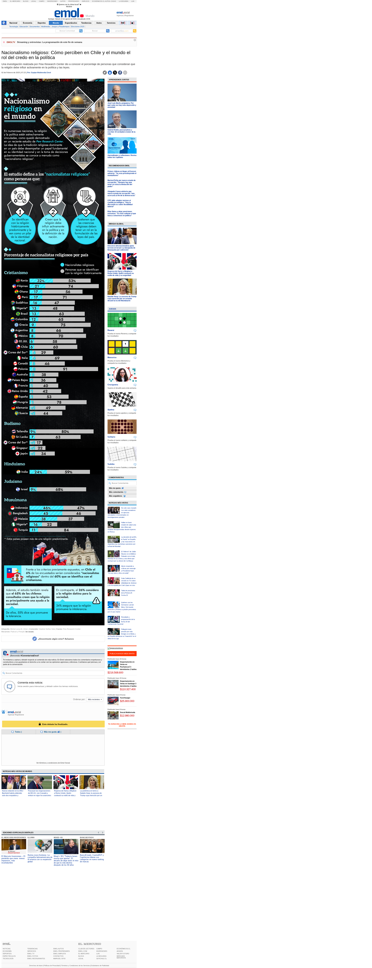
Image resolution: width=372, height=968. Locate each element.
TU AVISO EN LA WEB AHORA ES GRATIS (122, 725)
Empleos (85, 1)
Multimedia (45, 27)
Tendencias (86, 23)
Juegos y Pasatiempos (60, 27)
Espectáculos (71, 23)
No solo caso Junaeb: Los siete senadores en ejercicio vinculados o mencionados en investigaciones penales (122, 512)
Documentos (35, 27)
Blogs (25, 1)
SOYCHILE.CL (101, 958)
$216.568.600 (115, 672)
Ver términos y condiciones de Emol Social (53, 763)
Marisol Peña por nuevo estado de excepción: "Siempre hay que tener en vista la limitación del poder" (122, 183)
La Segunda (123, 1)
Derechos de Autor (35, 965)
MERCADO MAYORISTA (121, 957)
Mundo (56, 23)
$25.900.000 (127, 701)
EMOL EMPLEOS (59, 953)
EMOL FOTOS (32, 956)
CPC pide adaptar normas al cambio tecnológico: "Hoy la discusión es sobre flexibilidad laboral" (120, 203)
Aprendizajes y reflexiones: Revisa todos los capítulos (122, 156)
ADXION (120, 951)
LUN (98, 953)
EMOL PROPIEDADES (61, 951)
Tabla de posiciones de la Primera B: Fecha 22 (128, 593)
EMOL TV (30, 953)
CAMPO (99, 949)
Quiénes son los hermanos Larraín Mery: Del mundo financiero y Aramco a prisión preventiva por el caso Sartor (122, 607)
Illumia (4, 838)
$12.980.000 (127, 715)
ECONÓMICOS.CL (123, 949)
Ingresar (120, 16)
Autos (62, 1)
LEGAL (80, 958)
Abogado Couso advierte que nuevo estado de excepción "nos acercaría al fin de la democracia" (121, 193)
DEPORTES (7, 953)
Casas (113, 1)
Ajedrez (111, 410)
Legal (33, 1)
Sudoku (111, 464)
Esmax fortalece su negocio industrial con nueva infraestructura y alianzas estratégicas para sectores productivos (91, 859)
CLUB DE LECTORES (86, 949)
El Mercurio (15, 1)
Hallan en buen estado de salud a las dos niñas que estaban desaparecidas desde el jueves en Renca (122, 527)
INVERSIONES (101, 951)
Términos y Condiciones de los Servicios (75, 965)
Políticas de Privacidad (52, 965)
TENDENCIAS (32, 949)
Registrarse (129, 16)
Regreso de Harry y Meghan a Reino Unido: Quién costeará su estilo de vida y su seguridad (121, 273)
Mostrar (69, 7)
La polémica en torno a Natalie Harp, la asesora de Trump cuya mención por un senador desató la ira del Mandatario (91, 795)
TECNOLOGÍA (8, 958)
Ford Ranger (125, 698)
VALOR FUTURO (123, 953)
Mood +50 (32, 838)
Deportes (42, 23)
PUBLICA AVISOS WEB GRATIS (122, 654)
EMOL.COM (82, 951)
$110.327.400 (128, 689)
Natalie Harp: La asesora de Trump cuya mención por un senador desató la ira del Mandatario (122, 299)
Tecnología (13, 27)
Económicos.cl (98, 1)
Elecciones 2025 (77, 27)
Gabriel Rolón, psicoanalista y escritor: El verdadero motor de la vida (121, 132)
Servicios (111, 23)
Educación (24, 27)
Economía (27, 23)
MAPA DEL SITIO (59, 958)
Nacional (13, 23)
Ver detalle (29, 632)
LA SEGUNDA (101, 956)
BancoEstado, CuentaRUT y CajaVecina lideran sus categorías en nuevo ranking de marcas (66, 858)
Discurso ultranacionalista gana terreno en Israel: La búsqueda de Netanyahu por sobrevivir (121, 248)
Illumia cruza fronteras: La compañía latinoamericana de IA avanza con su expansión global (13, 858)
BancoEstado (60, 838)
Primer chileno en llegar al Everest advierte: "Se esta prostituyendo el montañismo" (122, 173)
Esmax (83, 838)
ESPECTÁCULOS (9, 956)
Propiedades (73, 1)
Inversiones (52, 1)
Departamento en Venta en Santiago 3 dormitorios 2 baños (128, 683)
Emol (5, 1)
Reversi (111, 330)
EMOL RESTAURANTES (36, 958)
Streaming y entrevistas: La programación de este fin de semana (49, 42)
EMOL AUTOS (58, 949)
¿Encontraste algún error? (56, 639)
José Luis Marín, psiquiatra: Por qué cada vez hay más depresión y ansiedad (122, 105)
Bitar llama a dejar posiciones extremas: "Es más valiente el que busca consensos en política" (122, 213)
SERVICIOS (31, 951)
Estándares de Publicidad (100, 965)
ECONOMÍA (7, 951)
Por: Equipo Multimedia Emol (39, 73)
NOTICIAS (6, 949)
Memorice (112, 357)
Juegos (112, 309)
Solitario (111, 437)
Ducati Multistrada (127, 712)
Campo (41, 1)
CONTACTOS (58, 956)
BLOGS (81, 956)
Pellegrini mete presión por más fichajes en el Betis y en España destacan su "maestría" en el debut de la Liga (122, 633)
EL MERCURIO (83, 953)
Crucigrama (113, 385)
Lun (132, 1)
